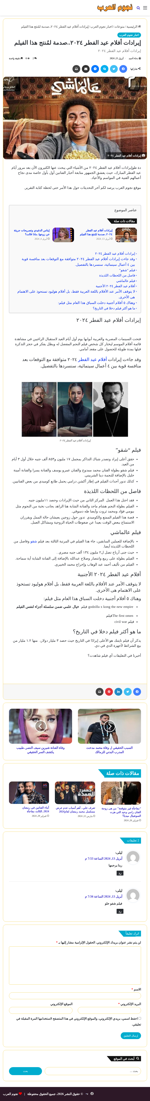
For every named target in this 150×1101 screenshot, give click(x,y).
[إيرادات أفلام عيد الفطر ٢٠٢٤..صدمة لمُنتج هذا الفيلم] (126, 235)
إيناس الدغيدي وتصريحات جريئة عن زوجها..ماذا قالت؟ (32, 232)
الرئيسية (132, 26)
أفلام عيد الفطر (93, 359)
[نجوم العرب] (114, 8)
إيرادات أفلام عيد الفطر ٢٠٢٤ (114, 253)
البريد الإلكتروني (129, 1004)
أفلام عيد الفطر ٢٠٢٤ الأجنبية (115, 286)
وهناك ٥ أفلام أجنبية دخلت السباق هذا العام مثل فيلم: (96, 303)
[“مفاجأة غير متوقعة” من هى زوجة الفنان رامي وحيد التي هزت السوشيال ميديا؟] (121, 793)
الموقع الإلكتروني (61, 1004)
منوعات (119, 26)
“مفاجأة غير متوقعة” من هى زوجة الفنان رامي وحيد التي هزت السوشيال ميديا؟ (121, 812)
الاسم (136, 989)
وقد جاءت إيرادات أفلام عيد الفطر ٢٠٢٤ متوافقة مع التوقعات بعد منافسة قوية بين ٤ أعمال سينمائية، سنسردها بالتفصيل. (78, 262)
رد (120, 873)
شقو (33, 541)
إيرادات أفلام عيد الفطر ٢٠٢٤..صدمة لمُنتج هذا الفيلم (96, 232)
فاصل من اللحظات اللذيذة (116, 275)
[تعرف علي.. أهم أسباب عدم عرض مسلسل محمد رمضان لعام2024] (75, 793)
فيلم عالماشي (125, 281)
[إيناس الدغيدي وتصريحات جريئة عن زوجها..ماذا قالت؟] (63, 235)
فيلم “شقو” (126, 270)
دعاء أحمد (133, 58)
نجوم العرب (10, 1094)
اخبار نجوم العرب (101, 26)
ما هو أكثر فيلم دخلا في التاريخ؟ (114, 308)
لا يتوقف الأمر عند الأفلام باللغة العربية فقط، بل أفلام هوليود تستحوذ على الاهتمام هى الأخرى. (76, 294)
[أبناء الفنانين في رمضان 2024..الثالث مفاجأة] (29, 793)
